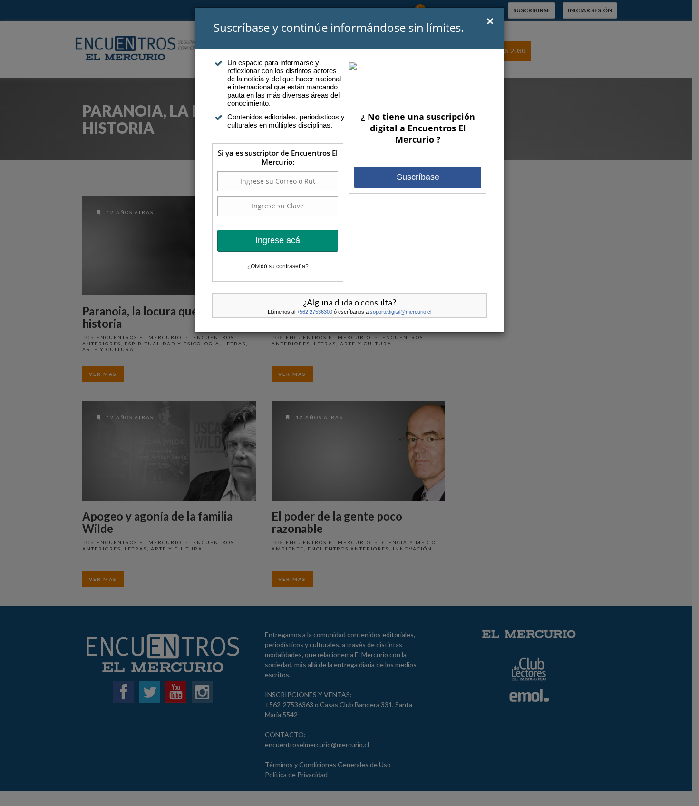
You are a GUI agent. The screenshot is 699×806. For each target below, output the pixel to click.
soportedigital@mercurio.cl (400, 312)
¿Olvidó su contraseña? (278, 266)
